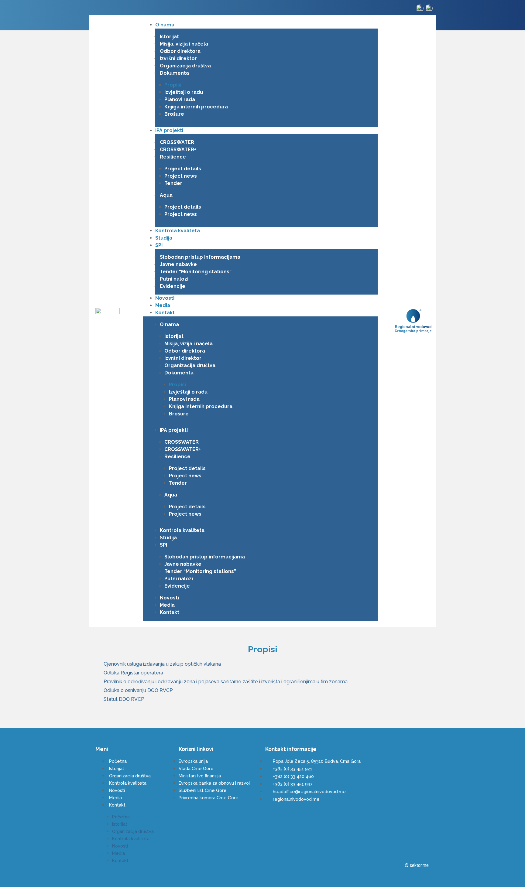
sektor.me (419, 865)
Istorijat (169, 36)
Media (162, 305)
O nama (164, 25)
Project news (180, 176)
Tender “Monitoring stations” (196, 272)
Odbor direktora (180, 51)
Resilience (173, 157)
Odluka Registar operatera (133, 673)
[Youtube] (107, 9)
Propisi (172, 85)
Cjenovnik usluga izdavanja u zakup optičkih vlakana (162, 664)
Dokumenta (174, 73)
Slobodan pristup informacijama (200, 257)
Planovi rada (179, 99)
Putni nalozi (174, 279)
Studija (163, 238)
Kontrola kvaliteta (177, 231)
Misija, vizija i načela (184, 44)
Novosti (164, 298)
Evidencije (172, 286)
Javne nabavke (178, 264)
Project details (182, 169)
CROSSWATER (177, 142)
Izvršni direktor (178, 58)
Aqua (166, 195)
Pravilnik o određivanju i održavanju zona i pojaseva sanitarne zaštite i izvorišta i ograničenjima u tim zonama (226, 681)
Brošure (174, 114)
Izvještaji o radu (183, 92)
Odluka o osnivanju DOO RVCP (138, 690)
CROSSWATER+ (178, 149)
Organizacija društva (185, 66)
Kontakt (165, 313)
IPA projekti (169, 130)
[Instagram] (96, 9)
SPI (159, 245)
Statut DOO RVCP (124, 699)
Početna (118, 761)
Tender (173, 183)
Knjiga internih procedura (196, 107)
